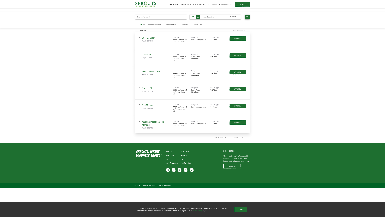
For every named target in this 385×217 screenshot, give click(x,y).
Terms (159, 185)
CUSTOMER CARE (186, 163)
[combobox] (161, 17)
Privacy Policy (197, 211)
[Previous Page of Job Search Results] (243, 137)
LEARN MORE (232, 166)
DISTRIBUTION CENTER (199, 4)
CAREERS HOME (174, 4)
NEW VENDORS (185, 152)
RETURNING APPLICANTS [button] (226, 4)
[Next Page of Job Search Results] (247, 137)
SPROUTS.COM (170, 155)
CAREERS (168, 159)
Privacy (154, 185)
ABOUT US (169, 152)
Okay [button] (241, 209)
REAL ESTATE (184, 155)
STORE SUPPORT (212, 4)
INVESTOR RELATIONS (172, 163)
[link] (192, 40)
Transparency (167, 185)
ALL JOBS (242, 4)
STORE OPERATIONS (185, 4)
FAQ (182, 159)
